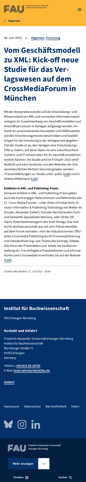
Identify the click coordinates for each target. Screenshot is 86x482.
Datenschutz (32, 406)
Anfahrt (9, 382)
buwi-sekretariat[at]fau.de (32, 370)
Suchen (63, 477)
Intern (75, 406)
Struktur (18, 477)
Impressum (11, 406)
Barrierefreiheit (56, 406)
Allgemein (37, 38)
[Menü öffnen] (79, 9)
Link (67, 174)
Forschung (53, 38)
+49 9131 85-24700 (28, 366)
